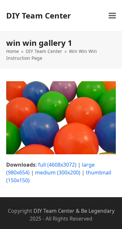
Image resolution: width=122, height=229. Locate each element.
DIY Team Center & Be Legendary (74, 210)
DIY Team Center (38, 15)
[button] (112, 16)
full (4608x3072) (57, 164)
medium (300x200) (57, 172)
